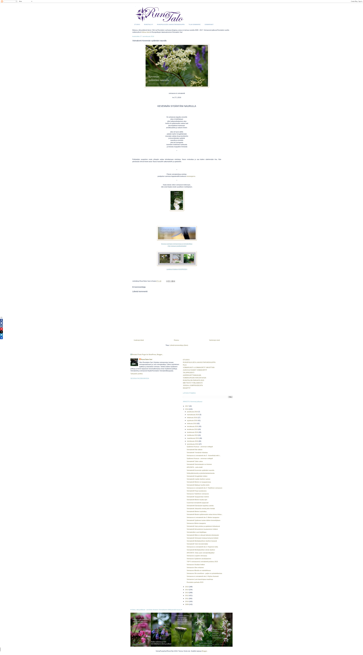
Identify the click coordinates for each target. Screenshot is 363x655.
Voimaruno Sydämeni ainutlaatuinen (199, 558)
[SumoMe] (1, 337)
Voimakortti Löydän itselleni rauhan (198, 479)
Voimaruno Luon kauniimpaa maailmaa (200, 579)
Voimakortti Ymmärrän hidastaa (197, 452)
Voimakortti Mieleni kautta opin (197, 499)
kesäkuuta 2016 (192, 429)
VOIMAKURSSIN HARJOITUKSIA (194, 378)
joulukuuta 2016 (192, 412)
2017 (187, 406)
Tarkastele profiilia (136, 374)
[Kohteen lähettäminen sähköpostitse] (167, 281)
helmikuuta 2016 (193, 441)
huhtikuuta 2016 (192, 435)
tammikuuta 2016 (193, 444)
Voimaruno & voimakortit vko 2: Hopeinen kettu (202, 547)
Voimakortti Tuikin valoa (195, 461)
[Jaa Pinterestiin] (174, 281)
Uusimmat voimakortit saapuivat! (197, 503)
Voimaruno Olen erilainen (195, 567)
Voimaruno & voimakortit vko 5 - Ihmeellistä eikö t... (204, 455)
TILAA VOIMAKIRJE (195, 24)
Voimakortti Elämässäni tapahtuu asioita (200, 505)
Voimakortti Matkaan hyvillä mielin (198, 485)
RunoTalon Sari (146, 359)
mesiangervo (191, 176)
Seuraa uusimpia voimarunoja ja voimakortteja (177, 244)
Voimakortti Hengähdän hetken (197, 476)
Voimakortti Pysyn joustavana (196, 491)
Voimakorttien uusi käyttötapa (196, 532)
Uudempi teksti (139, 340)
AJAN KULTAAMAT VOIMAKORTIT (195, 370)
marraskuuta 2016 (193, 414)
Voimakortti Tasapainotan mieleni (198, 497)
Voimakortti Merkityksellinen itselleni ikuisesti (202, 541)
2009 (187, 604)
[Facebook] (1, 320)
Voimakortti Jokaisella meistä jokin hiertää (201, 508)
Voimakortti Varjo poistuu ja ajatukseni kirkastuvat (203, 526)
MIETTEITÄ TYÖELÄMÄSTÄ (193, 383)
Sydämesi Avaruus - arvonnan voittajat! (200, 446)
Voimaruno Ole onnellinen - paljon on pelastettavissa (204, 573)
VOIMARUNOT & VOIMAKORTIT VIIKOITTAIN (198, 367)
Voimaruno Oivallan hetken (196, 564)
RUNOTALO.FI (148, 24)
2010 (187, 601)
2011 (187, 598)
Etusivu (176, 340)
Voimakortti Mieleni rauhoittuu (197, 511)
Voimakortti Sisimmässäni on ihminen (199, 464)
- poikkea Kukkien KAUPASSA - (177, 269)
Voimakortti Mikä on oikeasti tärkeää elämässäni (203, 535)
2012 (187, 595)
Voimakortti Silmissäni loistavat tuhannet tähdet (202, 538)
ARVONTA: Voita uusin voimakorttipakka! (200, 553)
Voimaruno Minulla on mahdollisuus (199, 570)
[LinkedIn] (1, 334)
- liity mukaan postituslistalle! (176, 246)
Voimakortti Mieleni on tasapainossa (199, 482)
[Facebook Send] (1, 323)
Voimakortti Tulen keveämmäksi (197, 544)
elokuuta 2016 (192, 423)
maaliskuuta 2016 (193, 438)
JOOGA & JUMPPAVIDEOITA (193, 385)
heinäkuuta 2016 (193, 426)
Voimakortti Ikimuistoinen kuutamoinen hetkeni (202, 529)
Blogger (204, 651)
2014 (187, 589)
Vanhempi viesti (214, 340)
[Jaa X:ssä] (171, 281)
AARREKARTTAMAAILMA (192, 375)
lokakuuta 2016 (192, 417)
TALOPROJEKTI (188, 372)
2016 (187, 409)
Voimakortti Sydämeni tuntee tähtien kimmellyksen (203, 520)
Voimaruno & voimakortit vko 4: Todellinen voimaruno (204, 488)
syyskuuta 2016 (192, 420)
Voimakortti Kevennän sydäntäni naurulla (200, 470)
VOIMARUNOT (209, 24)
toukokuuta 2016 (193, 432)
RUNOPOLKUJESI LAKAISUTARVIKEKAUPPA (171, 24)
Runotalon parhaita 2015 (195, 582)
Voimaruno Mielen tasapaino (196, 523)
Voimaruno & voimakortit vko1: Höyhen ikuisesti (203, 576)
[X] (1, 331)
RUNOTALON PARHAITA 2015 (193, 380)
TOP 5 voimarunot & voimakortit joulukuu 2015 (202, 561)
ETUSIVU (137, 24)
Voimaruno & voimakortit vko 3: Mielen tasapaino (203, 517)
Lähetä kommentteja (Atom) (179, 345)
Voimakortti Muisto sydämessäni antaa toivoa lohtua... (205, 514)
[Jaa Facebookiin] (172, 281)
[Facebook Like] (1, 326)
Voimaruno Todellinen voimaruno (198, 494)
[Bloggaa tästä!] (169, 281)
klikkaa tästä (146, 32)
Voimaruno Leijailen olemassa (197, 556)
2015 (187, 587)
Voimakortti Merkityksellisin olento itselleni (201, 550)
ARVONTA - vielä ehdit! (194, 467)
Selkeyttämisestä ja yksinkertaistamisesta (200, 473)
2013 (187, 592)
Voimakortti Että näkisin (194, 449)
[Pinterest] (1, 329)
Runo (185, 365)
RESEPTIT (186, 388)
